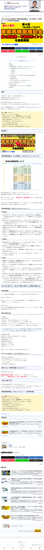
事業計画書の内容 (14, 78)
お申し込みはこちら (5, 413)
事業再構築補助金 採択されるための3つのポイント (21, 68)
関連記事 (11, 87)
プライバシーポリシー (22, 546)
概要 (10, 63)
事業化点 (13, 70)
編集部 (10, 445)
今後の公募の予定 (13, 83)
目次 (20, 60)
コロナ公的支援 (4, 452)
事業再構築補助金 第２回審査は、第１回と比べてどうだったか (22, 66)
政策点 (13, 73)
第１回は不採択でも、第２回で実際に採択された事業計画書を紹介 (22, 75)
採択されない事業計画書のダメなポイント (18, 82)
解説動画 (11, 64)
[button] (36, 51)
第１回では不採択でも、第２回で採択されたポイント (21, 80)
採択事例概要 (13, 77)
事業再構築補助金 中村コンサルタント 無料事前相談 (20, 85)
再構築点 (13, 71)
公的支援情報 (10, 452)
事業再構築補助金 (16, 452)
